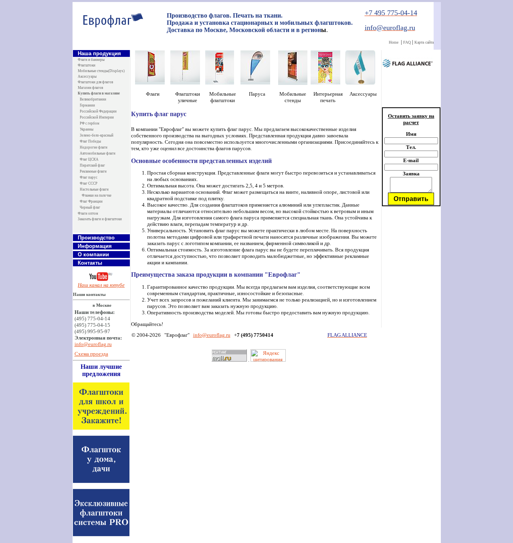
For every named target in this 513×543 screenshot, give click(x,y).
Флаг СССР (88, 183)
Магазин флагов (90, 88)
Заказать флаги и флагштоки (100, 219)
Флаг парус (88, 177)
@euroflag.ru (216, 335)
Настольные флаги (94, 189)
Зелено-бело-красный (96, 135)
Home (393, 42)
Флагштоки (86, 65)
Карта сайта (424, 42)
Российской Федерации (98, 111)
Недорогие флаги (93, 147)
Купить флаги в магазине (99, 93)
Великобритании (93, 99)
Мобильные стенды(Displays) (101, 71)
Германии (87, 105)
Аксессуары (87, 76)
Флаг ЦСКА (89, 159)
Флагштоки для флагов (95, 82)
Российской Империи (97, 117)
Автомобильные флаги (97, 153)
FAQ (407, 42)
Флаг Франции (91, 201)
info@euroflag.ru (93, 344)
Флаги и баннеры (91, 60)
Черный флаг (90, 207)
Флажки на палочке (96, 195)
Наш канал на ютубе (101, 285)
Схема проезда (91, 354)
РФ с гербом (89, 123)
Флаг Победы (90, 141)
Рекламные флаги (93, 171)
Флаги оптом (88, 213)
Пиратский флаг (92, 165)
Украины (86, 129)
